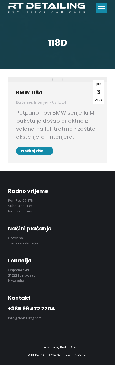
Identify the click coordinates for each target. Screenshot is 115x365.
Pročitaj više (32, 151)
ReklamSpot (68, 347)
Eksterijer (24, 102)
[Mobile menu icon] (101, 8)
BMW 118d (29, 92)
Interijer (41, 102)
